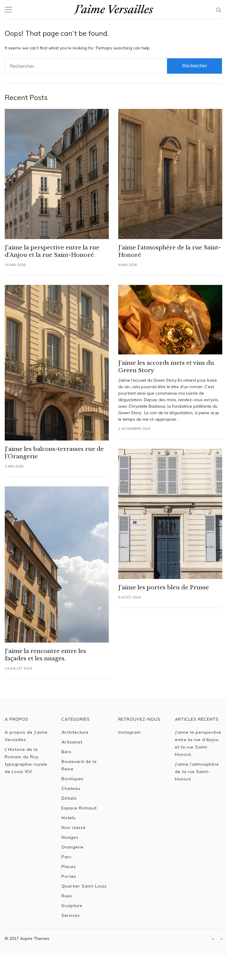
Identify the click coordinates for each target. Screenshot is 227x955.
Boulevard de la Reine (79, 765)
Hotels (68, 817)
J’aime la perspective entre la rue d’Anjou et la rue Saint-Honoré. (198, 743)
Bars (66, 751)
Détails (69, 798)
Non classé (73, 827)
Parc (66, 856)
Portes (68, 876)
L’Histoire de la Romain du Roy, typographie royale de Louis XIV (26, 760)
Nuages (69, 837)
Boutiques (72, 778)
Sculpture (71, 905)
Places (68, 866)
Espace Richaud (79, 808)
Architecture (74, 732)
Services (70, 915)
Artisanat (71, 742)
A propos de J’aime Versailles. (26, 736)
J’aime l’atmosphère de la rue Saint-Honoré (197, 772)
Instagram (129, 732)
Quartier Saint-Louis (84, 886)
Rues (66, 895)
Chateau (70, 788)
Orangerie (72, 847)
